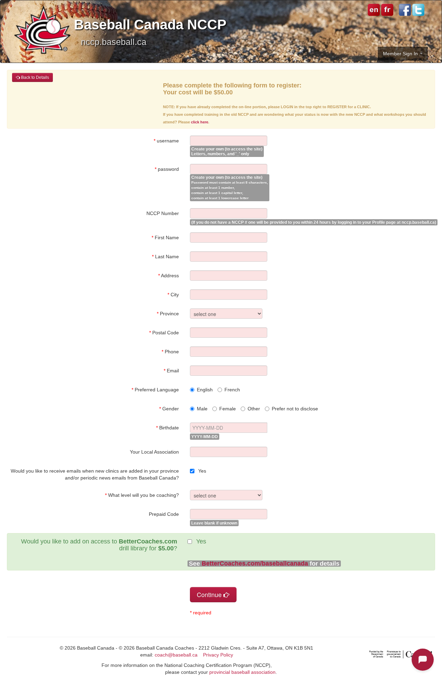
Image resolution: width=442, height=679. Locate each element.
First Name (165, 237)
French (232, 389)
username (166, 140)
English (205, 389)
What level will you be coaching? (142, 495)
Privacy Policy (218, 655)
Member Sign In (401, 53)
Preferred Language (155, 389)
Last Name (165, 256)
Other (254, 408)
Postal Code (164, 332)
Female (227, 408)
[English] (374, 9)
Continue (210, 594)
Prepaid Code (164, 514)
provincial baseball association (242, 672)
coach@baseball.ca (176, 655)
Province (168, 313)
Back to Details (34, 77)
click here (199, 122)
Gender (169, 408)
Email (171, 370)
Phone (170, 351)
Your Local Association (154, 452)
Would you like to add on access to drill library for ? (99, 545)
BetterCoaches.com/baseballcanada (255, 563)
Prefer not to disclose (295, 408)
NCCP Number (162, 213)
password (167, 169)
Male (202, 408)
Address (168, 275)
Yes (201, 471)
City (173, 294)
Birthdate (167, 427)
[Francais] (386, 9)
